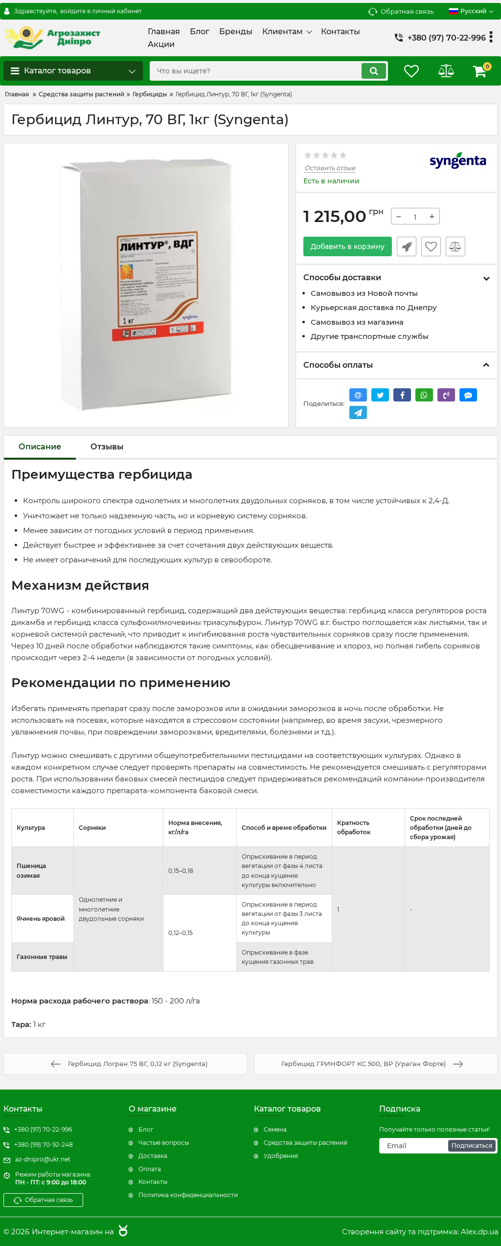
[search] (374, 71)
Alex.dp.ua (480, 1231)
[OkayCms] (121, 1231)
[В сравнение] (455, 246)
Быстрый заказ (406, 246)
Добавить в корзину (348, 246)
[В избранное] (431, 246)
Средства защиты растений (305, 1142)
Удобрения (281, 1155)
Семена (275, 1129)
